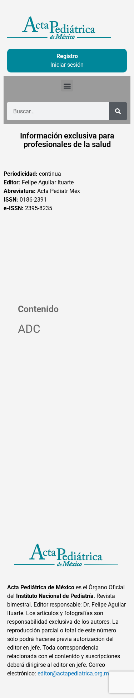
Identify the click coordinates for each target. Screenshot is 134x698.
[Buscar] (118, 111)
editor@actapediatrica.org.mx (75, 673)
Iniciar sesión (67, 64)
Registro (67, 56)
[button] (67, 85)
